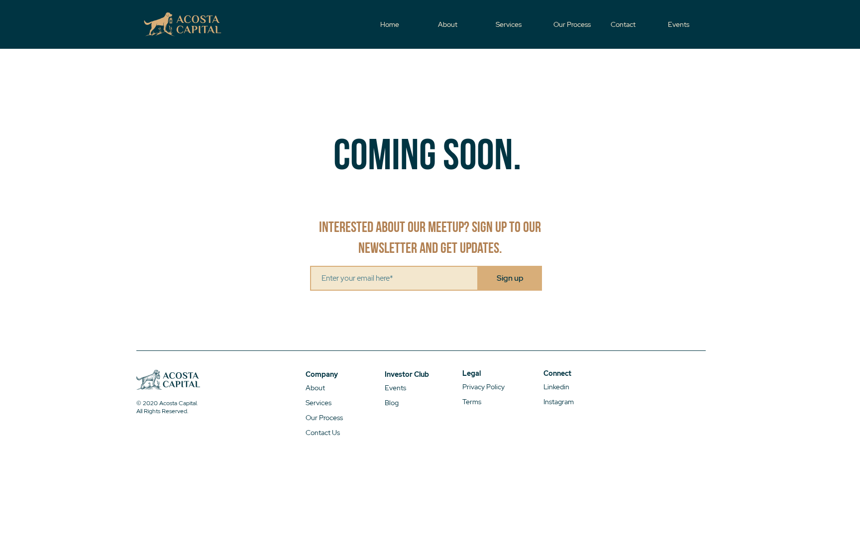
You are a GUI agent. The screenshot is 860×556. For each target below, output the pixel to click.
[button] (634, 24)
